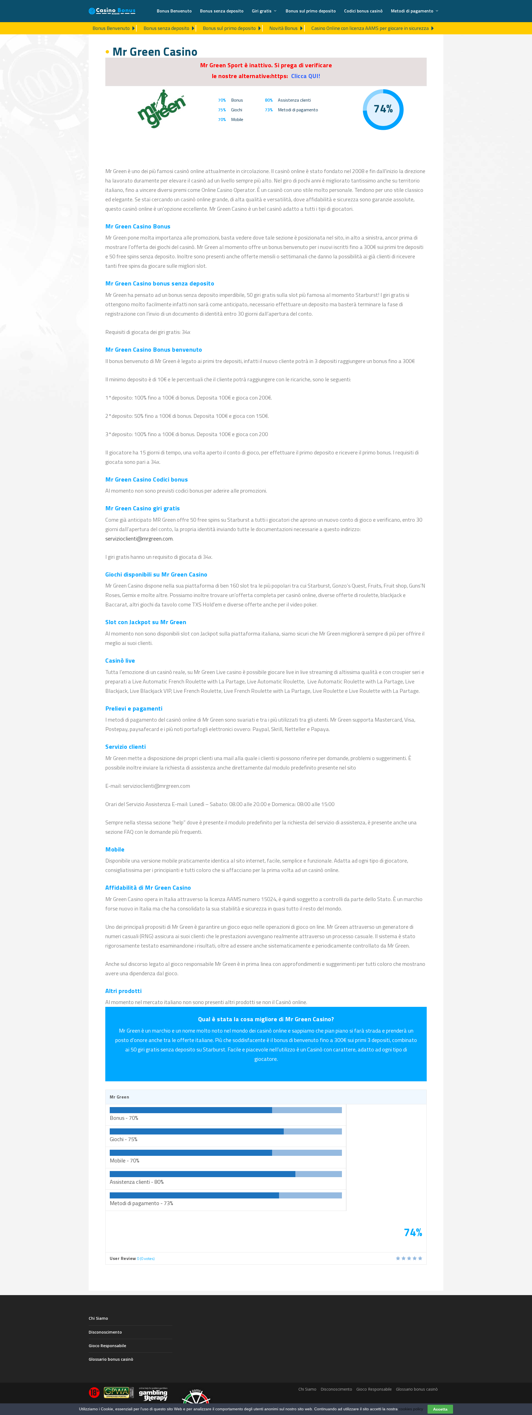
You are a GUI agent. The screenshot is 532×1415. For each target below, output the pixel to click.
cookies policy (411, 1409)
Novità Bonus (283, 28)
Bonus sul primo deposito (311, 11)
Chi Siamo (98, 1318)
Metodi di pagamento (412, 11)
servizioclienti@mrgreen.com (139, 538)
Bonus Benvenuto (174, 11)
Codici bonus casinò (363, 11)
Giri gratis (262, 11)
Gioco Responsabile (107, 1345)
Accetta (440, 1409)
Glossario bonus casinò (111, 1359)
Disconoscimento (105, 1332)
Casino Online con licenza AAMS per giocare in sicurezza (370, 28)
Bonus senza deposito (222, 11)
